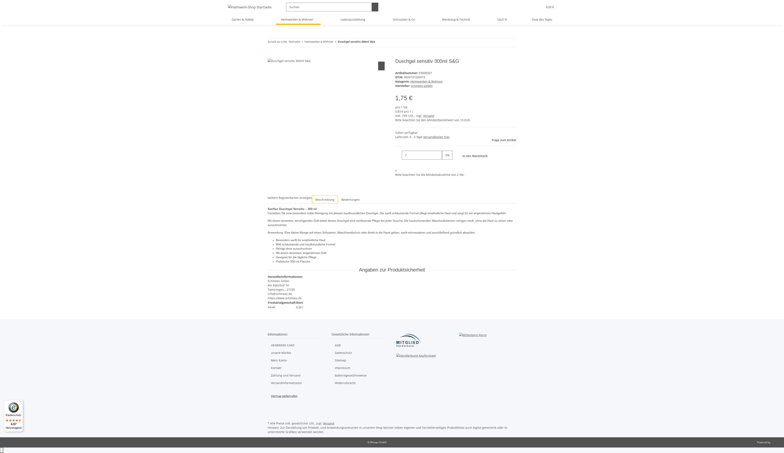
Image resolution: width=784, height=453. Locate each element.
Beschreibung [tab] (324, 200)
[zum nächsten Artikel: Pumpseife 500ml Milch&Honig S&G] (385, 42)
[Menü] (20, 402)
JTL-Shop (776, 442)
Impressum (342, 368)
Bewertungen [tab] (350, 200)
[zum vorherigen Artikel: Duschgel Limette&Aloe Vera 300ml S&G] (378, 42)
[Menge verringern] (398, 155)
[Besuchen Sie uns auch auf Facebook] (271, 406)
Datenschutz (343, 353)
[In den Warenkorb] (271, 56)
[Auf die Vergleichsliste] (381, 66)
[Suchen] (375, 7)
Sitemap (340, 360)
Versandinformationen (286, 383)
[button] (538, 7)
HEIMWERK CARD (282, 345)
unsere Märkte (281, 353)
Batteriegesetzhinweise (351, 375)
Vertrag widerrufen (284, 396)
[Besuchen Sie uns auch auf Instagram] (271, 411)
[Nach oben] (1, 450)
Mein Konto (279, 360)
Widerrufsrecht (345, 383)
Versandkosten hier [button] (436, 137)
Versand (428, 116)
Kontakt (276, 368)
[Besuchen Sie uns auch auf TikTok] (271, 415)
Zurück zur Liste (277, 41)
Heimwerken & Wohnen (426, 81)
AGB (338, 345)
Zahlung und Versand (286, 375)
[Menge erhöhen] (445, 163)
